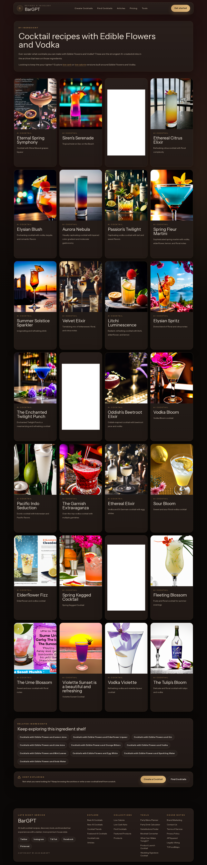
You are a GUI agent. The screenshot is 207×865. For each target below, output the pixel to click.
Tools (145, 8)
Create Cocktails (84, 8)
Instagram (39, 839)
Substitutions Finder (149, 829)
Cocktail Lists (93, 838)
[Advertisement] (126, 122)
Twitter (23, 839)
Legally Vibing (173, 842)
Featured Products (122, 833)
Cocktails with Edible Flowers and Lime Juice (42, 745)
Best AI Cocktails (94, 820)
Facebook (68, 839)
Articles (121, 8)
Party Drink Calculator (150, 824)
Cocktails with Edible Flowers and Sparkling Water (149, 753)
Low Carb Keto (120, 824)
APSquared (172, 838)
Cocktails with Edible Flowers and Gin (153, 737)
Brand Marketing (174, 820)
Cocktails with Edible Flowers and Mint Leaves (43, 753)
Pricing (133, 8)
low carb (67, 64)
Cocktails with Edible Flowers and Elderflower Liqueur (100, 737)
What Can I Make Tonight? (148, 839)
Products (118, 838)
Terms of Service (174, 829)
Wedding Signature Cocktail (149, 854)
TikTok (53, 839)
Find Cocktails (105, 8)
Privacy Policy (173, 833)
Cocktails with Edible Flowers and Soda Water (43, 761)
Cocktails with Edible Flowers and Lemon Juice (43, 737)
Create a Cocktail (153, 779)
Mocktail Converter (149, 833)
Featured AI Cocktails (97, 833)
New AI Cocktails (95, 824)
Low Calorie (119, 820)
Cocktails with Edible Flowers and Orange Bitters (95, 745)
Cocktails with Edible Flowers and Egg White (95, 753)
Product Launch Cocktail (147, 847)
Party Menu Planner (149, 820)
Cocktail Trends (94, 829)
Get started (180, 8)
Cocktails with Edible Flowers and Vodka (147, 745)
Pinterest (25, 846)
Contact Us (172, 824)
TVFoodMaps (173, 847)
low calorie (80, 64)
